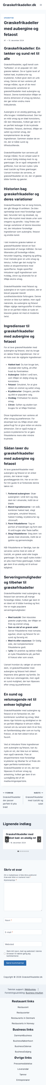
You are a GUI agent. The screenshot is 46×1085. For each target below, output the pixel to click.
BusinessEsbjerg (23, 1051)
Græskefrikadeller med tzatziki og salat (34, 798)
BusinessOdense (23, 1046)
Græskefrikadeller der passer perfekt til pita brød (11, 800)
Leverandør (23, 1069)
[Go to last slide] (7, 839)
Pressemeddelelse (23, 1063)
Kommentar (10, 880)
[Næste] (39, 839)
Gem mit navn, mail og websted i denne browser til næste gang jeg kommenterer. (24, 953)
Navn (8, 920)
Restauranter (23, 1012)
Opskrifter (9, 18)
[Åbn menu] (41, 5)
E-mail (9, 932)
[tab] (18, 851)
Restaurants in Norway (23, 1023)
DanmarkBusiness (23, 1035)
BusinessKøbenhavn (23, 1041)
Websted (9, 944)
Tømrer (23, 1074)
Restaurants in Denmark (23, 1018)
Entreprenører (23, 1080)
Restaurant (23, 1007)
